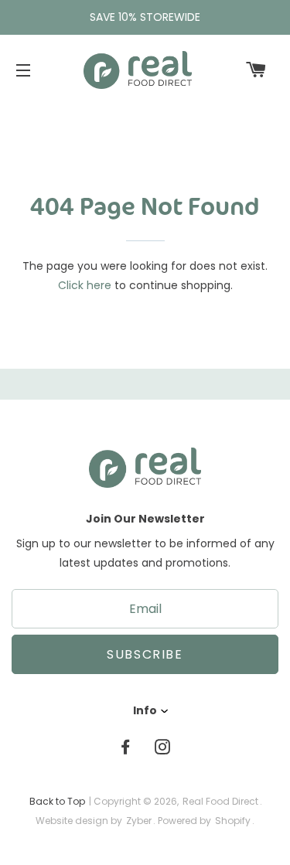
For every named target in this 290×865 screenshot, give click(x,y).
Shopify (233, 820)
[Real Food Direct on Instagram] (164, 747)
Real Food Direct (220, 801)
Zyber (139, 820)
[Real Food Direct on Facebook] (127, 747)
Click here (84, 285)
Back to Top (57, 801)
